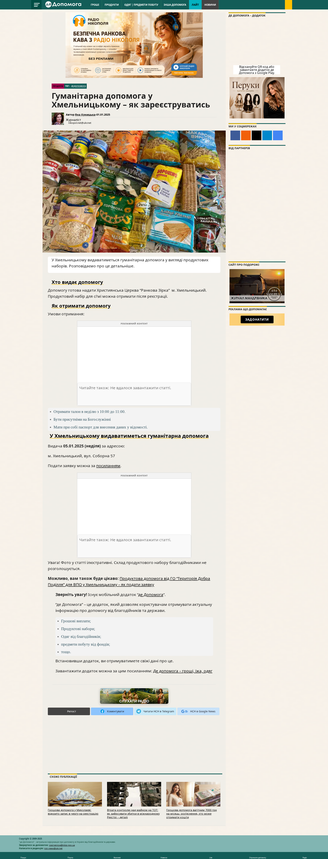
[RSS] (246, 135)
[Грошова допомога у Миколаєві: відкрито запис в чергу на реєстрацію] (75, 799)
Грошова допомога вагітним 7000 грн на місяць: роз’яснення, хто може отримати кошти (191, 813)
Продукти (112, 4)
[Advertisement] (134, 353)
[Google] (278, 135)
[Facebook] (235, 135)
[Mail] (256, 135)
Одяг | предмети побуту (141, 4)
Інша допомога (175, 4)
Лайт (195, 4)
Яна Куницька (85, 114)
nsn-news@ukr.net (53, 848)
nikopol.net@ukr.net (79, 123)
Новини (210, 4)
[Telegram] (267, 135)
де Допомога (150, 594)
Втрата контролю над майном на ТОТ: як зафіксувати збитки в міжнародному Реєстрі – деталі (133, 813)
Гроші (95, 4)
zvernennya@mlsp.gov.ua (62, 845)
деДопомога (78, 86)
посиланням (108, 465)
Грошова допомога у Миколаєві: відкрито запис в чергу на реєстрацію (73, 811)
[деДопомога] (63, 4)
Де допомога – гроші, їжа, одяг (182, 670)
